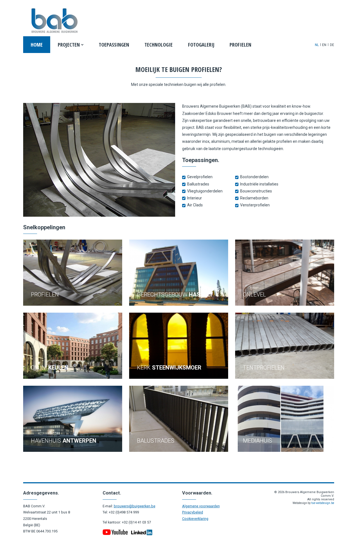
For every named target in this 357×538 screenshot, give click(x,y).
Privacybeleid (192, 512)
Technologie (158, 44)
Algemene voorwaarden (201, 506)
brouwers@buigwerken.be (134, 506)
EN (324, 45)
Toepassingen (114, 44)
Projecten (69, 44)
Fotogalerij (201, 44)
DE (332, 45)
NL (317, 45)
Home (37, 44)
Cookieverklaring (195, 519)
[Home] (54, 21)
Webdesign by (313, 503)
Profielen (240, 44)
